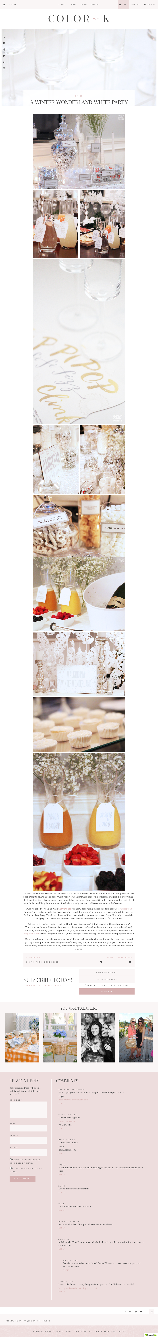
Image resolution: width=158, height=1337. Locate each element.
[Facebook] (130, 1311)
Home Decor (51, 962)
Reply (61, 1103)
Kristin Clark (71, 1261)
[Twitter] (141, 1311)
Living (72, 5)
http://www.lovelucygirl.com (73, 1099)
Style (61, 5)
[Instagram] (151, 1311)
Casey (61, 1165)
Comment (16, 1100)
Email (14, 1136)
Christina (64, 1239)
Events (30, 962)
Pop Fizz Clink (31, 933)
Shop (68, 1331)
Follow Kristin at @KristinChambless (28, 1321)
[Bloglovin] (125, 1311)
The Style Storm (66, 1121)
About (59, 1331)
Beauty (95, 5)
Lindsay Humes (116, 1331)
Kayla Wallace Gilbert (72, 1090)
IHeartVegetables (68, 1222)
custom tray (125, 908)
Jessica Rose (65, 1282)
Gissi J (62, 1204)
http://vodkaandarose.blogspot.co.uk (77, 1288)
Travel (84, 5)
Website (14, 1148)
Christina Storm (67, 1115)
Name (14, 1123)
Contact (87, 1331)
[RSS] (146, 1311)
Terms (77, 1331)
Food (39, 962)
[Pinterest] (135, 1311)
